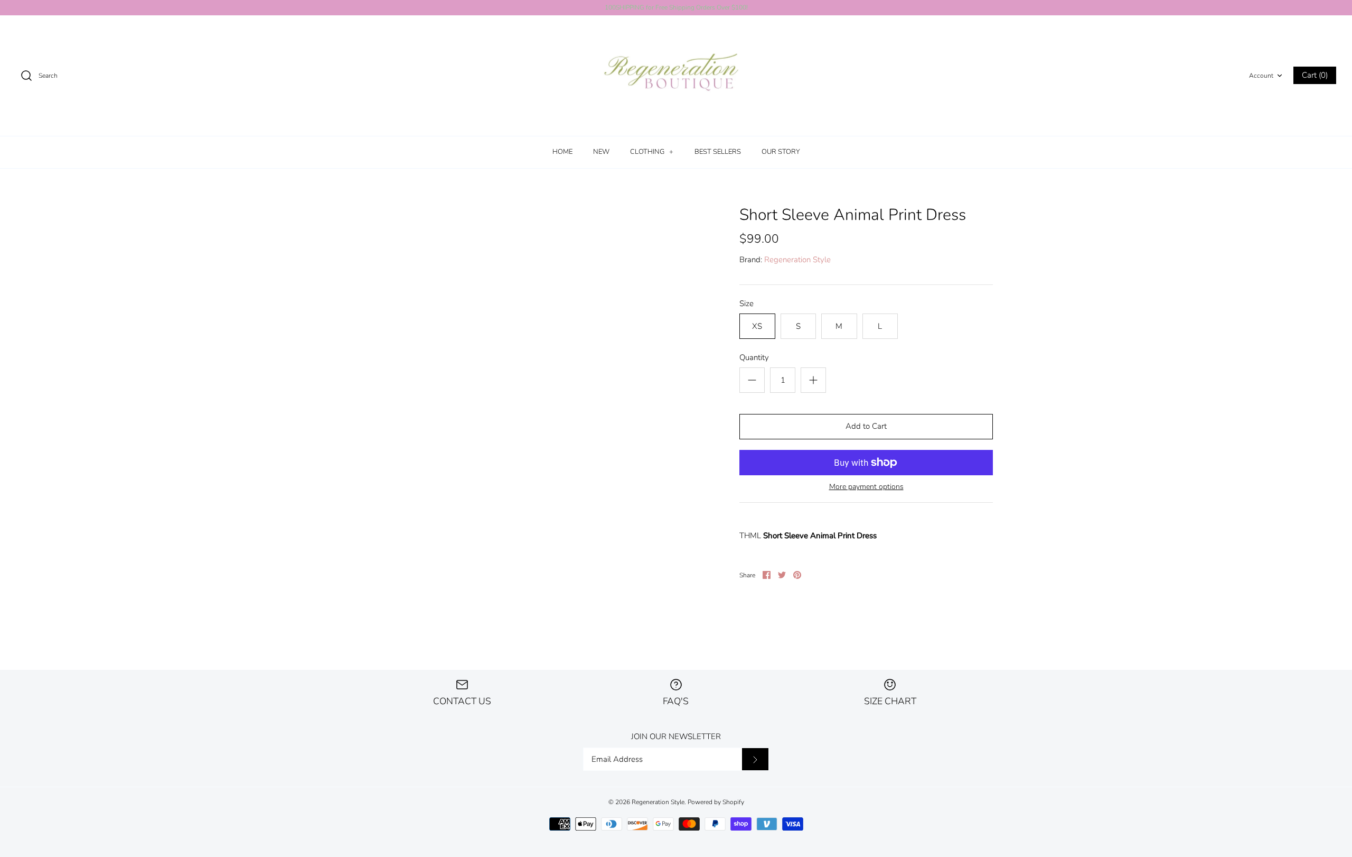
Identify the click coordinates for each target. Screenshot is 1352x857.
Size (746, 303)
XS (757, 326)
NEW (601, 151)
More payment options (866, 487)
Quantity (754, 357)
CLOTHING (651, 151)
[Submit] (755, 759)
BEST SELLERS (717, 151)
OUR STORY (781, 151)
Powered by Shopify (716, 802)
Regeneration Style (797, 259)
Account (1261, 75)
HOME (562, 151)
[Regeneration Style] (676, 76)
